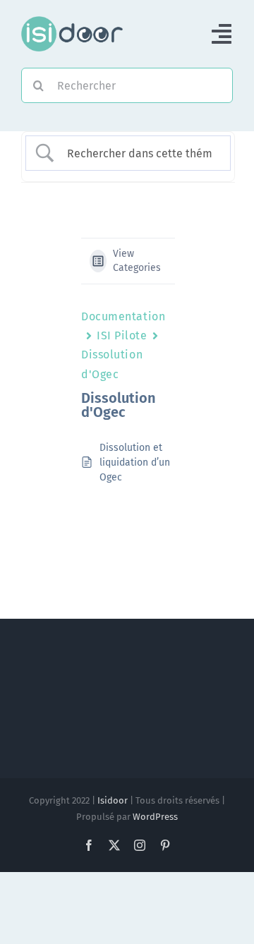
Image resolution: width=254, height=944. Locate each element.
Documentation (123, 316)
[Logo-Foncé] (72, 21)
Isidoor (112, 800)
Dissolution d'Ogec (112, 364)
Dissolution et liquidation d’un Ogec (134, 462)
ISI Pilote (122, 335)
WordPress (155, 816)
